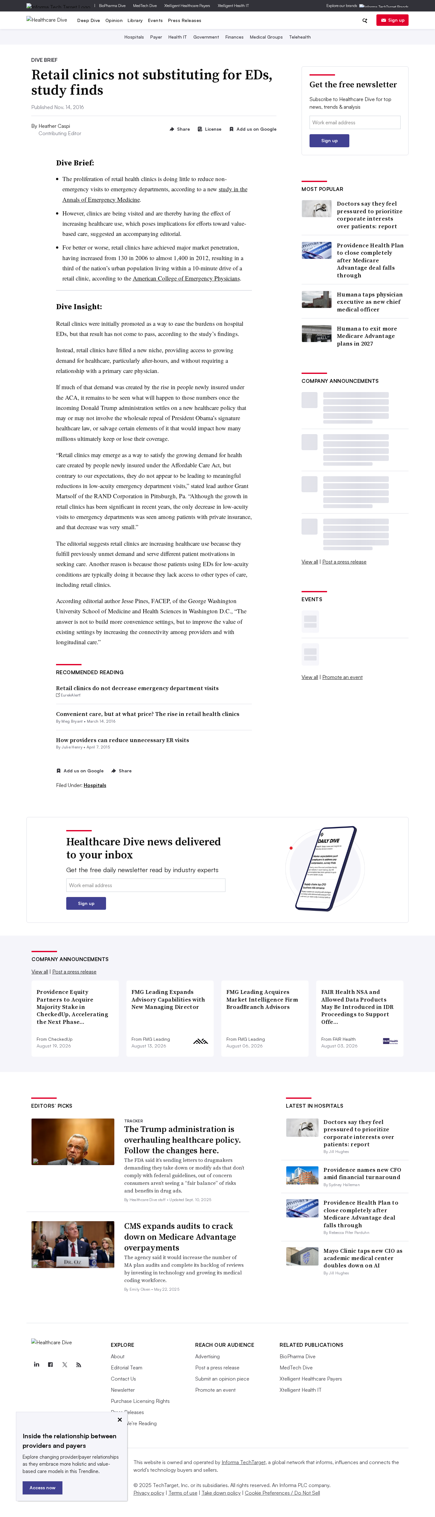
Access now (42, 1487)
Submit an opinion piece (222, 1378)
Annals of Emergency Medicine (101, 199)
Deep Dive (88, 20)
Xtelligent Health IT (233, 5)
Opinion (114, 20)
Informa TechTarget (244, 1462)
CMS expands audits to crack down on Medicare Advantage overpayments (180, 1236)
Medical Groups (266, 37)
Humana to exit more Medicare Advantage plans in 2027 (367, 336)
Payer (156, 37)
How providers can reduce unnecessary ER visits (122, 740)
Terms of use (182, 1493)
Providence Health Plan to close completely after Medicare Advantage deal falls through (370, 260)
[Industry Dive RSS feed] (78, 1365)
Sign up (396, 20)
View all (310, 561)
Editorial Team (126, 1367)
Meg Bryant (71, 721)
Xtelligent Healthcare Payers (187, 5)
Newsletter (123, 1390)
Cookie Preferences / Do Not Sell (282, 1493)
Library (135, 20)
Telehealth (300, 37)
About (118, 1356)
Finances (234, 37)
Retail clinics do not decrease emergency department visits (137, 688)
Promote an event (342, 677)
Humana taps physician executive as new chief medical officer (370, 302)
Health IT (177, 37)
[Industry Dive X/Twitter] (64, 1365)
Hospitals (134, 37)
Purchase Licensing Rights (140, 1401)
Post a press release (344, 561)
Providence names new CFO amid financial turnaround (362, 1173)
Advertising (207, 1356)
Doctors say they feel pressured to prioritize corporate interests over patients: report (370, 215)
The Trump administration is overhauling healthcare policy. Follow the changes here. (182, 1139)
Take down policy (221, 1493)
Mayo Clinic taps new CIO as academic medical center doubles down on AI (363, 1258)
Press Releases (185, 20)
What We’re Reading (134, 1423)
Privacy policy (148, 1493)
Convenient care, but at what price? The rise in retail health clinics (147, 714)
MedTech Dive (145, 5)
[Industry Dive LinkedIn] (36, 1365)
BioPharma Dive (112, 5)
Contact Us (123, 1378)
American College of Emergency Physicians (186, 278)
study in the (233, 189)
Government (206, 37)
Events (155, 20)
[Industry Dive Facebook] (50, 1365)
